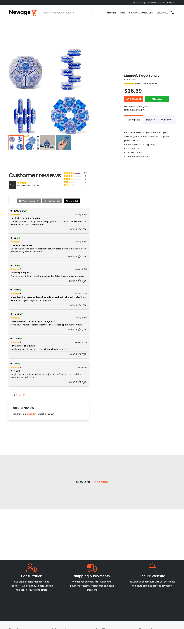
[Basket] (173, 12)
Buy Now (157, 99)
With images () (30, 200)
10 (24, 395)
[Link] (22, 13)
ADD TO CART (133, 99)
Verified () (53, 200)
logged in (31, 414)
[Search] (91, 12)
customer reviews (146, 83)
